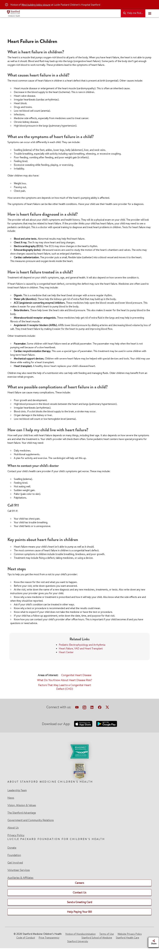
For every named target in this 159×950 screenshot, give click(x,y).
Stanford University (77, 941)
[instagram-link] (84, 707)
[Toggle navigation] (149, 13)
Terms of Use (106, 934)
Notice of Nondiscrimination (80, 934)
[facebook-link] (100, 707)
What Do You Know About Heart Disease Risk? (64, 680)
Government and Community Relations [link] (30, 820)
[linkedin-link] (92, 707)
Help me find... (134, 13)
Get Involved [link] (15, 862)
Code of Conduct (25, 937)
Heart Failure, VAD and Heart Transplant (81, 648)
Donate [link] (11, 848)
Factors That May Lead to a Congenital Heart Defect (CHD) (64, 687)
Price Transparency (49, 937)
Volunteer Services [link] (18, 870)
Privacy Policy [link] (15, 835)
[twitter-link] (107, 707)
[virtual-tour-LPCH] (77, 707)
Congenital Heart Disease (76, 675)
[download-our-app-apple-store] (83, 724)
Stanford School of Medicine (97, 937)
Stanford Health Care (127, 937)
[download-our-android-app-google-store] (106, 724)
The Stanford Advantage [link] (21, 813)
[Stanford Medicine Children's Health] (62, 13)
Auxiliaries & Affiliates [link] (20, 878)
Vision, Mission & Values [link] (21, 805)
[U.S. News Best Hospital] (79, 771)
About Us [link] (13, 828)
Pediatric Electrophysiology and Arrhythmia (82, 644)
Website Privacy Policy (130, 934)
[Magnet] (79, 751)
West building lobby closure (35, 4)
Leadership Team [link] (17, 790)
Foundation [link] (14, 855)
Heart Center (66, 652)
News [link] (10, 798)
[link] (79, 762)
